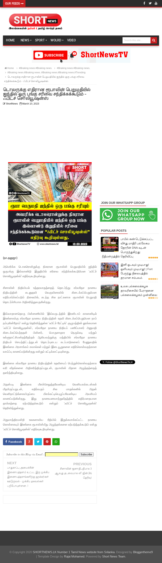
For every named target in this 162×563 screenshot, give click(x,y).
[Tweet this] (38, 441)
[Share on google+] (29, 441)
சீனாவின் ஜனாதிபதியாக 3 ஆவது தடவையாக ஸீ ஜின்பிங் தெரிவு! (73, 473)
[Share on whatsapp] (56, 441)
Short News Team (113, 556)
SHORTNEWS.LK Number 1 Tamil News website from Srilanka (74, 552)
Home (10, 40)
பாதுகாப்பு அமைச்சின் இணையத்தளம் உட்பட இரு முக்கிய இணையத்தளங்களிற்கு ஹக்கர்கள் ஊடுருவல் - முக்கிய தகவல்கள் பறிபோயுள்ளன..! (28, 476)
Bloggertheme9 (143, 552)
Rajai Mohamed (74, 556)
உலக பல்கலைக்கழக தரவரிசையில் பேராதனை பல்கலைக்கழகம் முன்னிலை (139, 291)
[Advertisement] (50, 134)
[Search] (154, 40)
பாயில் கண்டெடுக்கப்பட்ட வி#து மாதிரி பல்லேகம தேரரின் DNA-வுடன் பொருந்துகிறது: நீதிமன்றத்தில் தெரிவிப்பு (127, 247)
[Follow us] (150, 3)
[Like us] (144, 3)
